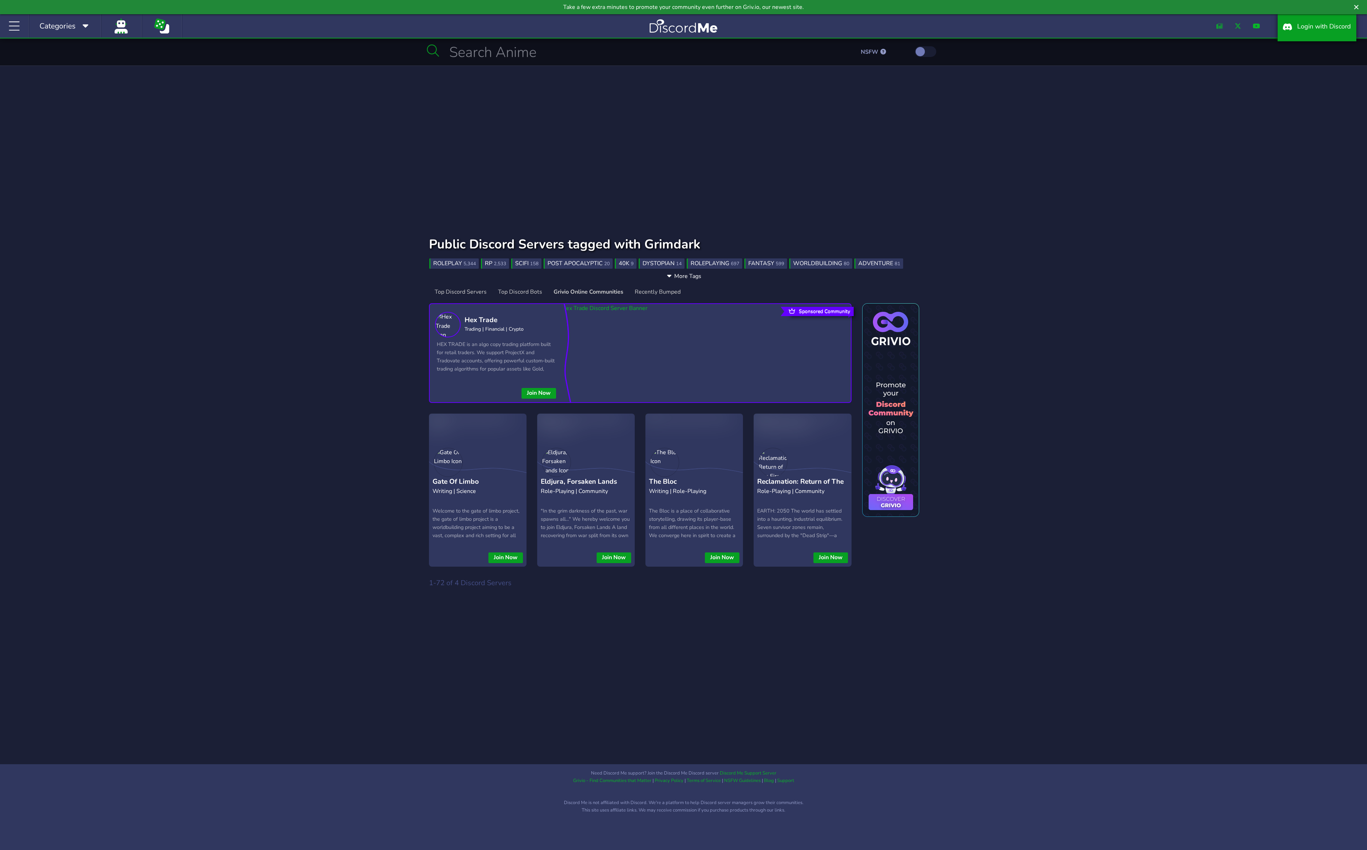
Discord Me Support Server (748, 773)
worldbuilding (821, 263)
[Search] (433, 50)
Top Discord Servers (461, 292)
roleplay (454, 263)
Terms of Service (704, 780)
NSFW (870, 52)
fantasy (766, 263)
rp (495, 263)
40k (626, 263)
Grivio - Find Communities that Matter (612, 780)
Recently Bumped (658, 292)
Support (785, 780)
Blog (769, 780)
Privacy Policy (669, 780)
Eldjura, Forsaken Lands (579, 481)
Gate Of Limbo (456, 481)
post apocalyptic (579, 263)
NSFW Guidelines (742, 780)
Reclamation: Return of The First (800, 487)
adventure (879, 263)
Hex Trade (481, 320)
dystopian (662, 263)
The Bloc (663, 481)
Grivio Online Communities (588, 292)
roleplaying (715, 263)
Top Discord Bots (520, 292)
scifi (527, 263)
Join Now (539, 393)
